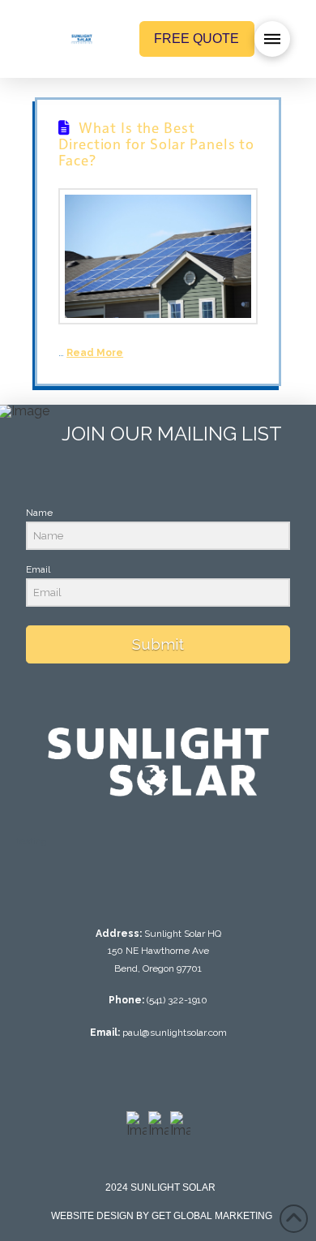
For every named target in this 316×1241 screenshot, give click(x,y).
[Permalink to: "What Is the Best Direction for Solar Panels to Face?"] (158, 257)
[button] (272, 39)
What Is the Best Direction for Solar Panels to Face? (156, 143)
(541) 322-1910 (177, 1000)
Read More (94, 353)
